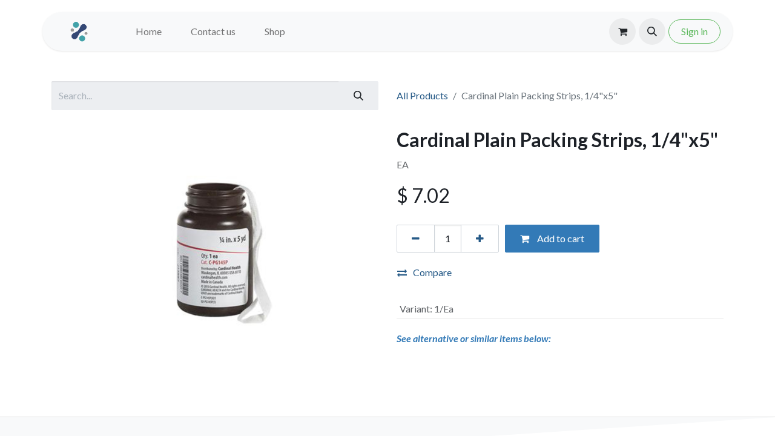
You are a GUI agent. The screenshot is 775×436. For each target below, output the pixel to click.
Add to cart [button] (559, 238)
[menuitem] (148, 31)
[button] (652, 31)
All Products (422, 95)
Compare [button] (432, 272)
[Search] (358, 95)
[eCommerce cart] (622, 31)
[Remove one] (416, 239)
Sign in (694, 31)
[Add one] (480, 239)
